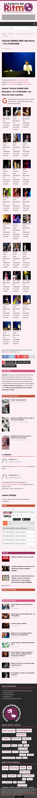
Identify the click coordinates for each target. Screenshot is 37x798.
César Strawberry (24, 751)
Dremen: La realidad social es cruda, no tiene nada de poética (22, 419)
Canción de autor (22, 785)
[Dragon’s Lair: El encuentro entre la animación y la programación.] (5, 635)
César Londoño (12, 84)
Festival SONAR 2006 (23, 80)
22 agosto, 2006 (7, 49)
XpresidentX (26, 739)
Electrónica (25, 82)
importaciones (24, 422)
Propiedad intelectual (8, 695)
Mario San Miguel (23, 748)
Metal (23, 767)
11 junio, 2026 (15, 667)
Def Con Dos (9, 730)
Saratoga (24, 757)
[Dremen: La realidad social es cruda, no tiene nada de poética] (5, 424)
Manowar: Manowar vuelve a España (22, 557)
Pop (19, 776)
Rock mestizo (21, 782)
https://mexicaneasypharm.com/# (12, 484)
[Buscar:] (18, 28)
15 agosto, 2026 (15, 626)
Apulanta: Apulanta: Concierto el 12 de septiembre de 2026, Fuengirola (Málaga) (23, 568)
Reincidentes (30, 754)
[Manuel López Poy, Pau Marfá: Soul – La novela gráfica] (5, 616)
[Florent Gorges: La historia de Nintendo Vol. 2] (5, 645)
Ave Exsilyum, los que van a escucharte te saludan (22, 674)
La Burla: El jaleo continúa (18, 624)
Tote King (19, 757)
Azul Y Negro (22, 755)
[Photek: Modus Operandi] (5, 406)
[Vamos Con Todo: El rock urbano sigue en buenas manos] (5, 665)
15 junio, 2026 (15, 658)
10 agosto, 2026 (15, 637)
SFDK (24, 742)
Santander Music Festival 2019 (8, 757)
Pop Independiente (7, 782)
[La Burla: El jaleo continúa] (5, 625)
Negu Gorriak (6, 745)
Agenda (5, 553)
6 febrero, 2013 (15, 422)
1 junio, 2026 (15, 677)
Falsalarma (15, 752)
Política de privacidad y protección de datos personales (17, 691)
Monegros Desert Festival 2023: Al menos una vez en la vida (21, 437)
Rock (5, 768)
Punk (4, 776)
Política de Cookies (8, 693)
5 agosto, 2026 (15, 646)
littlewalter (23, 402)
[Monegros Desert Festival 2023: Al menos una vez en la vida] (5, 442)
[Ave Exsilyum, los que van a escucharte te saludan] (5, 675)
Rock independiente (28, 776)
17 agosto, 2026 (15, 618)
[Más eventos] (6, 586)
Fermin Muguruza (24, 730)
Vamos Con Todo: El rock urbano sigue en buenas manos (22, 664)
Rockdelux (6, 739)
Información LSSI (7, 697)
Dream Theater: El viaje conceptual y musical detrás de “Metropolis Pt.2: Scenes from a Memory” (22, 654)
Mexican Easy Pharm (20, 467)
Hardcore (30, 779)
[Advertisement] (19, 17)
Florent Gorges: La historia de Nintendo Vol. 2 (22, 644)
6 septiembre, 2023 (16, 440)
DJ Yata (14, 745)
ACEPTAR (19, 796)
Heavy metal (25, 772)
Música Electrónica (13, 82)
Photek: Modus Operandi (18, 400)
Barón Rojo (21, 735)
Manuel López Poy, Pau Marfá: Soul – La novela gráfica (23, 615)
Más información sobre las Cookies (12, 699)
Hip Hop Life (16, 739)
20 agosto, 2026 (15, 608)
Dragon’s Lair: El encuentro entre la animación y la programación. (21, 634)
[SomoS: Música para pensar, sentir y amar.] (5, 606)
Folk (15, 782)
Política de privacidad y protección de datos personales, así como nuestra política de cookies (18, 793)
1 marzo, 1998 (15, 402)
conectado (18, 499)
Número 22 (8, 352)
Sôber (20, 745)
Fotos (17, 352)
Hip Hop (14, 768)
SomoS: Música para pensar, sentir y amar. (21, 605)
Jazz (24, 779)
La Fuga (26, 745)
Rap (29, 767)
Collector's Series (6, 752)
